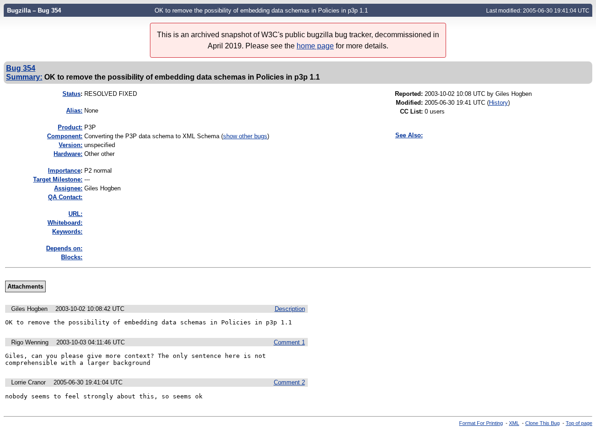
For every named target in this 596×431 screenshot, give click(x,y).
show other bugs (245, 136)
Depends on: (64, 248)
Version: (70, 144)
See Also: (409, 135)
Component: (64, 136)
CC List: (411, 111)
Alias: (74, 110)
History (498, 102)
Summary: (24, 77)
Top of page (579, 423)
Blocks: (71, 257)
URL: (75, 213)
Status (71, 93)
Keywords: (67, 231)
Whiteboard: (64, 222)
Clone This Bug (542, 423)
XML (514, 423)
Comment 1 (289, 342)
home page (315, 46)
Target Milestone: (57, 179)
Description (290, 308)
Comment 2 (289, 382)
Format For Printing (481, 423)
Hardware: (68, 153)
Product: (70, 127)
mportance (64, 170)
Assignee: (68, 188)
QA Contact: (65, 197)
